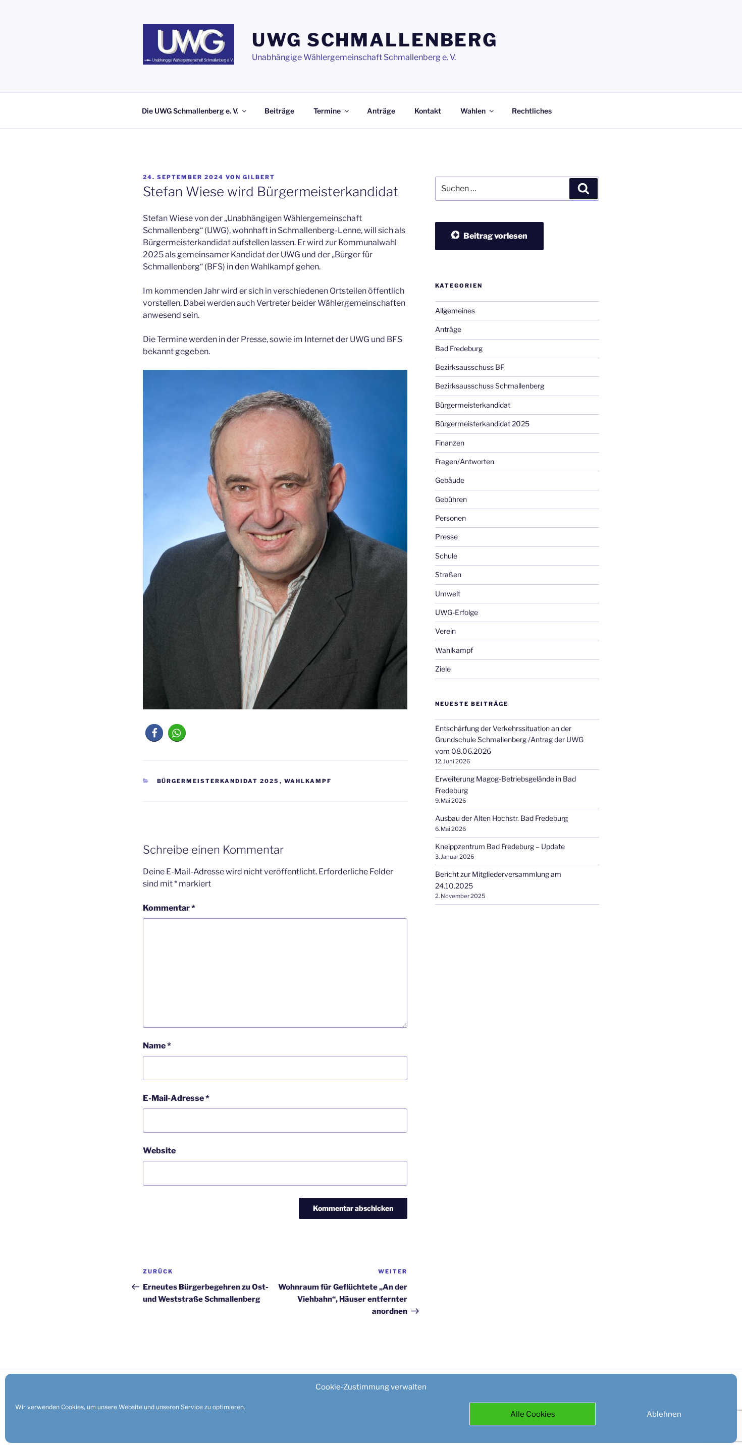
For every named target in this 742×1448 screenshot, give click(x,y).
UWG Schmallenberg (375, 40)
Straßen (448, 574)
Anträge (381, 110)
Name (157, 1045)
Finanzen (449, 442)
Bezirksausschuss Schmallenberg (489, 385)
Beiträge (279, 110)
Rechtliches (532, 110)
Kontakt (427, 110)
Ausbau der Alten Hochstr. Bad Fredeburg (501, 818)
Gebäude (449, 480)
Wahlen (473, 110)
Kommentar (169, 908)
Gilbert (259, 177)
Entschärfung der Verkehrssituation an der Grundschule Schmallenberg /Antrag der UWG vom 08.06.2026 (509, 739)
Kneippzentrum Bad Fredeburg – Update (500, 846)
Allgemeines (455, 310)
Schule (446, 555)
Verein (445, 631)
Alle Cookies (532, 1414)
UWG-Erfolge (456, 612)
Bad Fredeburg (459, 348)
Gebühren (451, 499)
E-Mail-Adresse (176, 1098)
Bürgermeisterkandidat (472, 405)
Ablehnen (664, 1414)
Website (159, 1150)
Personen (450, 518)
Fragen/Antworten (464, 461)
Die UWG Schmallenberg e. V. (190, 110)
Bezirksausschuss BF (469, 367)
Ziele (443, 668)
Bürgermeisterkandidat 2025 (218, 781)
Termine (327, 110)
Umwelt (447, 593)
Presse (446, 536)
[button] (154, 733)
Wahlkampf (308, 781)
